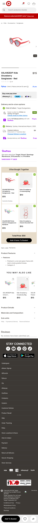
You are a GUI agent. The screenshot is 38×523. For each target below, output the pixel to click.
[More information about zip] (30, 97)
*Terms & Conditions (9, 508)
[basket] (33, 3)
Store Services (6, 463)
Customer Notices (8, 408)
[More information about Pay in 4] (22, 97)
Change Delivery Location (16, 134)
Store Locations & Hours (10, 433)
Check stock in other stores (17, 115)
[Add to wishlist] (25, 519)
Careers (4, 403)
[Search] (4, 10)
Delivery (4, 448)
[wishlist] (28, 3)
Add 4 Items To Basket (19, 240)
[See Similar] (12, 278)
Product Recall (6, 413)
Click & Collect (6, 438)
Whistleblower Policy (10, 505)
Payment (5, 443)
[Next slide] (36, 46)
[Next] (34, 285)
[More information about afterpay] (11, 97)
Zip (3, 383)
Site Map (6, 510)
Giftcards (5, 373)
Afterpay (4, 388)
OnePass (5, 393)
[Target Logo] (8, 4)
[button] (10, 519)
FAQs (3, 428)
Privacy (18, 503)
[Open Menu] (4, 4)
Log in (15, 159)
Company (5, 398)
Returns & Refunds (8, 453)
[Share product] (33, 519)
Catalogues (5, 363)
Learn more (6, 159)
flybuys (4, 378)
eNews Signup (6, 368)
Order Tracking (7, 423)
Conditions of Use (9, 503)
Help (3, 418)
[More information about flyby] (28, 87)
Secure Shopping (7, 458)
